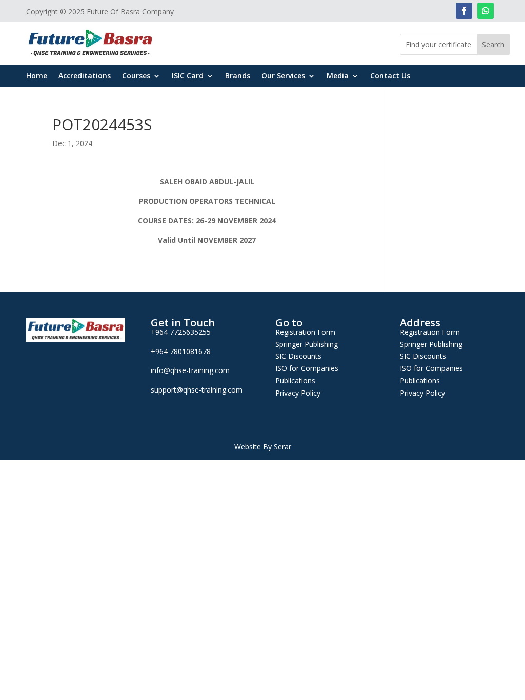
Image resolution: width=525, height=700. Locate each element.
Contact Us (390, 76)
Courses (136, 76)
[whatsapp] (485, 11)
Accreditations (84, 76)
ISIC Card (188, 76)
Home (36, 76)
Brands (237, 76)
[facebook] (464, 11)
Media (338, 76)
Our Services (283, 76)
